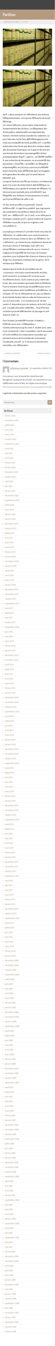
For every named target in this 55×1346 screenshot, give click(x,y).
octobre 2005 (10, 1171)
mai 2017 (9, 617)
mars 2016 (9, 641)
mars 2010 (9, 946)
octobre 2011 (10, 871)
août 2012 (9, 824)
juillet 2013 (9, 772)
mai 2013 (9, 782)
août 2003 (9, 1228)
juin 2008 (9, 1040)
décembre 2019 (11, 523)
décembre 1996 (11, 1322)
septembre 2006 (12, 1139)
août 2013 (9, 768)
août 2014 (9, 716)
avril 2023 (9, 429)
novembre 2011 (12, 866)
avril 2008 (9, 1049)
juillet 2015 (9, 669)
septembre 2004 (12, 1200)
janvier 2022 (10, 467)
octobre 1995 (10, 1331)
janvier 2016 (10, 650)
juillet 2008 (9, 1035)
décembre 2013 (11, 749)
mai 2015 (9, 674)
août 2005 (9, 1181)
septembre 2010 (12, 918)
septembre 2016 (12, 627)
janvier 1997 (10, 1317)
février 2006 (10, 1153)
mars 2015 (9, 683)
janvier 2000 (10, 1279)
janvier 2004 (10, 1218)
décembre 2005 (11, 1162)
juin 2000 (9, 1270)
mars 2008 (9, 1054)
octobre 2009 (10, 970)
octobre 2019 (10, 528)
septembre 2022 (12, 444)
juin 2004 (9, 1204)
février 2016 (10, 645)
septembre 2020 (12, 500)
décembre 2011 (11, 861)
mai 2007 (9, 1101)
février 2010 (10, 951)
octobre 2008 (10, 1021)
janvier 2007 (10, 1120)
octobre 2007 (10, 1078)
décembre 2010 (11, 908)
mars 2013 (9, 791)
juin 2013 (9, 777)
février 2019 (10, 552)
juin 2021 (9, 486)
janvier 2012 (10, 857)
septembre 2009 (12, 974)
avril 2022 (9, 458)
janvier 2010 (10, 955)
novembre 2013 (12, 753)
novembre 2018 (12, 561)
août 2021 (9, 481)
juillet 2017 (9, 613)
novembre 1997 (12, 1312)
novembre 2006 (12, 1129)
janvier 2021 (10, 490)
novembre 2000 (12, 1261)
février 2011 (10, 899)
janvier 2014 (10, 744)
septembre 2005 (12, 1176)
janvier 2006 (10, 1157)
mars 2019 (9, 547)
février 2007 (10, 1115)
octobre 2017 (10, 598)
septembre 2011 (12, 876)
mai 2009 (9, 988)
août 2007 (9, 1087)
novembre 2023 (12, 420)
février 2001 (10, 1251)
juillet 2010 (9, 927)
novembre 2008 (12, 1016)
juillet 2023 (9, 425)
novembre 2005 (12, 1167)
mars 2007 (9, 1110)
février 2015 (10, 688)
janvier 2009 (10, 1007)
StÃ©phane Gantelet (19, 368)
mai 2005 (9, 1186)
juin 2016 (9, 631)
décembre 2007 (11, 1068)
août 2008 (9, 1031)
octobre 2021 (10, 476)
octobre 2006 (10, 1134)
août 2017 (9, 608)
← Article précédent (11, 353)
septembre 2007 (12, 1082)
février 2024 (10, 415)
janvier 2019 (10, 556)
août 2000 (9, 1265)
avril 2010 (9, 941)
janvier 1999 (10, 1294)
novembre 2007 (12, 1073)
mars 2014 (9, 735)
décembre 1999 (11, 1284)
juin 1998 (9, 1308)
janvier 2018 (10, 584)
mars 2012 (9, 847)
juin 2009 (9, 984)
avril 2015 (9, 678)
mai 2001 (9, 1247)
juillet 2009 (9, 979)
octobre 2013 (10, 758)
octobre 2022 (10, 439)
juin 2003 (9, 1233)
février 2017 (10, 622)
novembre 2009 (12, 965)
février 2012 (10, 852)
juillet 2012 (9, 829)
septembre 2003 (12, 1223)
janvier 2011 (10, 904)
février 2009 (10, 1002)
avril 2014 (9, 730)
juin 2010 (9, 932)
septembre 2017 (12, 603)
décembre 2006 (11, 1125)
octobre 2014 (10, 707)
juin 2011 (9, 885)
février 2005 (10, 1195)
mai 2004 (9, 1209)
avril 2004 (9, 1214)
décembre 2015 (11, 655)
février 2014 (10, 739)
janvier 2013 (10, 800)
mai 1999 (9, 1289)
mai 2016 (9, 636)
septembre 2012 (12, 819)
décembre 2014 (11, 697)
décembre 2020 (11, 495)
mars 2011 (9, 894)
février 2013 (10, 796)
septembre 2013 (12, 763)
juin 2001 (9, 1242)
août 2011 (9, 880)
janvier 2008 (10, 1063)
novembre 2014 (12, 702)
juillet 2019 (9, 533)
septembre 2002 (12, 1237)
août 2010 (9, 923)
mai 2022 (9, 453)
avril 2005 (9, 1190)
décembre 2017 (11, 589)
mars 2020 (9, 509)
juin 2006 (9, 1148)
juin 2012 (9, 833)
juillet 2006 (9, 1143)
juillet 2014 (9, 721)
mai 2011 (9, 890)
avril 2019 (9, 542)
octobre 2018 (10, 566)
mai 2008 (9, 1045)
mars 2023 (9, 434)
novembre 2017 (12, 594)
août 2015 (9, 664)
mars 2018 (9, 580)
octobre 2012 (10, 815)
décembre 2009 (11, 960)
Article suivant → (44, 353)
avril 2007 (9, 1106)
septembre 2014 (12, 711)
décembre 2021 (11, 472)
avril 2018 (9, 575)
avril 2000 (9, 1275)
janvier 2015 (10, 692)
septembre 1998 (12, 1303)
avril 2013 (9, 786)
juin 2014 (9, 725)
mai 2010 (9, 937)
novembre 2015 (12, 660)
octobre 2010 (10, 913)
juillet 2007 (9, 1092)
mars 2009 (9, 998)
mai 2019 (9, 537)
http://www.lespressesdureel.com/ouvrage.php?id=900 (27, 386)
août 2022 (9, 448)
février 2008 (10, 1059)
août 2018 (9, 570)
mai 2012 (9, 838)
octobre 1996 (10, 1326)
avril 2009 (9, 993)
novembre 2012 (12, 810)
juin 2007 (9, 1096)
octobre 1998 (10, 1298)
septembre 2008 (12, 1026)
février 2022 (10, 462)
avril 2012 (9, 843)
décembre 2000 (11, 1256)
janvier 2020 (10, 519)
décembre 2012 (11, 805)
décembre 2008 (11, 1012)
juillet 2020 (9, 505)
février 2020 (10, 514)
